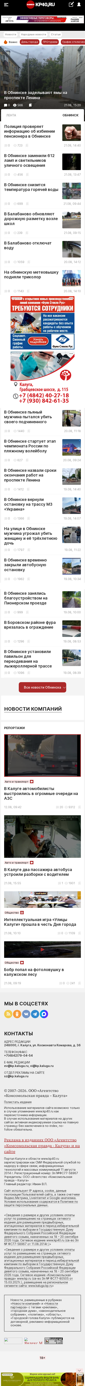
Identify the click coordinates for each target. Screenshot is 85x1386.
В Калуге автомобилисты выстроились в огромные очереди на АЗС (41, 793)
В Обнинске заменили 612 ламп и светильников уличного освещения (29, 160)
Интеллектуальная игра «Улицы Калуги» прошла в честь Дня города (40, 922)
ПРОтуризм (50, 41)
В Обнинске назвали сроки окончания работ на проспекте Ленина (30, 475)
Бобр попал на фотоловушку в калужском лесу (34, 972)
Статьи (55, 34)
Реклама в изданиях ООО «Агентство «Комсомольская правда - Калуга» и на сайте (42, 1146)
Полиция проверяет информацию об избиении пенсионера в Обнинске (29, 131)
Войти (79, 4)
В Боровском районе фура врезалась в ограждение (30, 625)
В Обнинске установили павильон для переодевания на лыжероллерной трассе (28, 659)
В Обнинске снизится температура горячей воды (31, 187)
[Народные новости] (71, 4)
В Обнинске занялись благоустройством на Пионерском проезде (25, 598)
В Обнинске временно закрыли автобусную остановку (25, 565)
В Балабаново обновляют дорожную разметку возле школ (31, 219)
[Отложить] (30, 105)
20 (61, 807)
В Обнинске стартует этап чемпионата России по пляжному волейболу (30, 446)
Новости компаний (33, 709)
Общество (12, 912)
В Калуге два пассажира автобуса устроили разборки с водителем (38, 872)
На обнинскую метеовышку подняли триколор (31, 275)
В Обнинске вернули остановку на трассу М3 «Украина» (28, 504)
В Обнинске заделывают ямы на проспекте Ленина (35, 95)
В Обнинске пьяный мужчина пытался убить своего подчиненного (28, 417)
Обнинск (71, 115)
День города (29, 41)
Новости (10, 34)
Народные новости (33, 34)
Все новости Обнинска (42, 687)
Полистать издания (18, 1102)
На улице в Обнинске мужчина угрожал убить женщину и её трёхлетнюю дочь (30, 536)
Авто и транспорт (16, 781)
